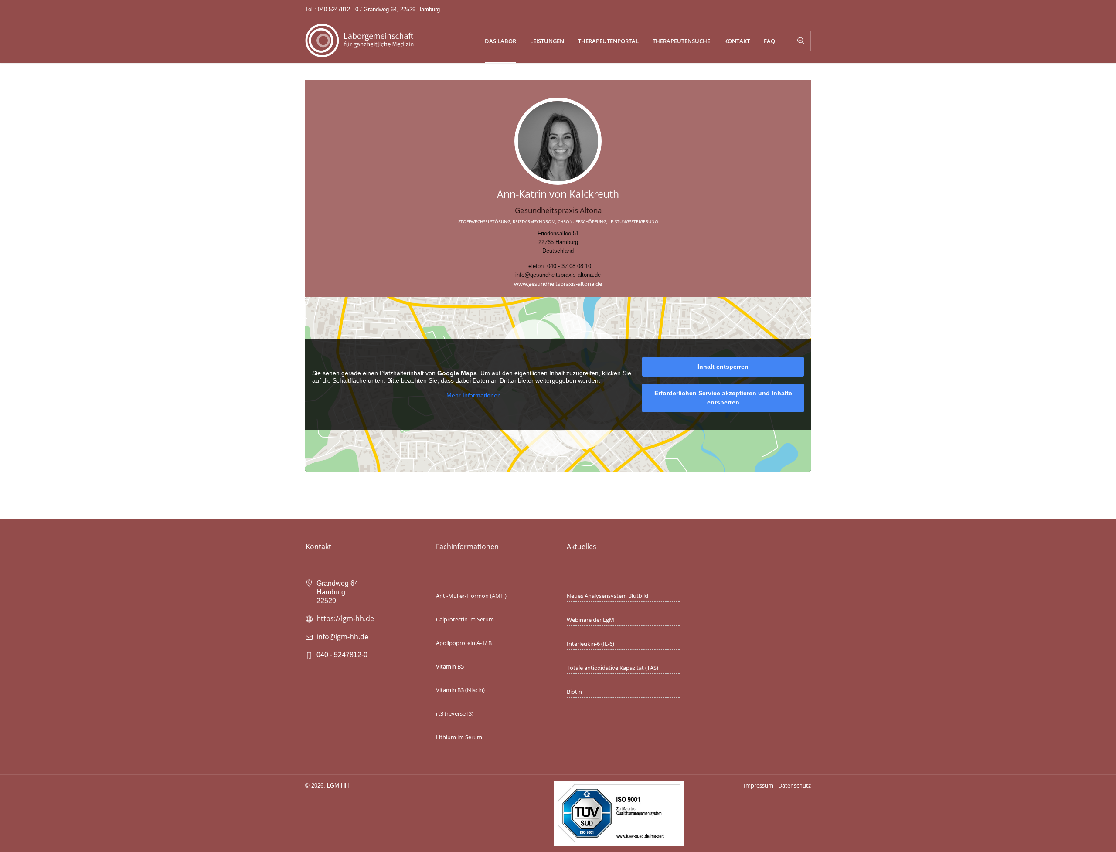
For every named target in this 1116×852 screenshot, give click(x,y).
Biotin (574, 692)
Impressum (758, 785)
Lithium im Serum (459, 737)
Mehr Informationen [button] (473, 395)
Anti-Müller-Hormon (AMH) (471, 596)
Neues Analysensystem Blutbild (607, 596)
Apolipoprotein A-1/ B (464, 643)
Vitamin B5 (450, 666)
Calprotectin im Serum (465, 619)
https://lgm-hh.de (345, 618)
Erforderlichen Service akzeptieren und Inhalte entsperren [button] (723, 398)
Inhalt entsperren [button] (723, 366)
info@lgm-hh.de (342, 637)
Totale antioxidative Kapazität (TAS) (612, 668)
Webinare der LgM (590, 620)
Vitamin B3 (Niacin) (460, 690)
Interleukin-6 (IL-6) (590, 644)
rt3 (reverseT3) (454, 713)
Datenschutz (794, 785)
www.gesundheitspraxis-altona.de (558, 284)
